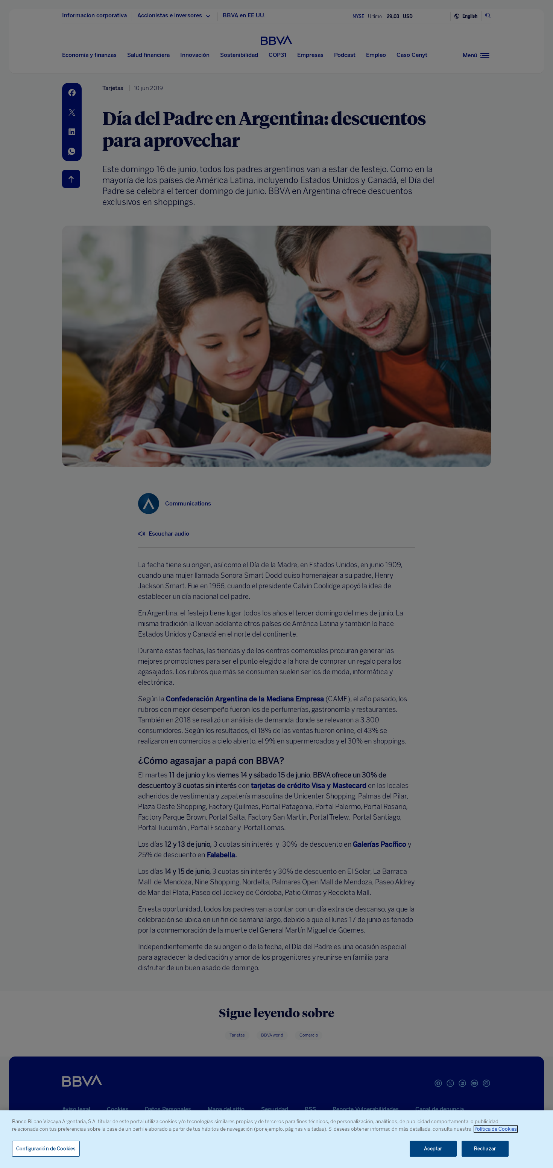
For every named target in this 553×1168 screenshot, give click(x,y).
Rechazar (485, 1148)
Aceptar (433, 1148)
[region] (276, 1139)
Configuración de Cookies (46, 1148)
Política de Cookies (495, 1129)
